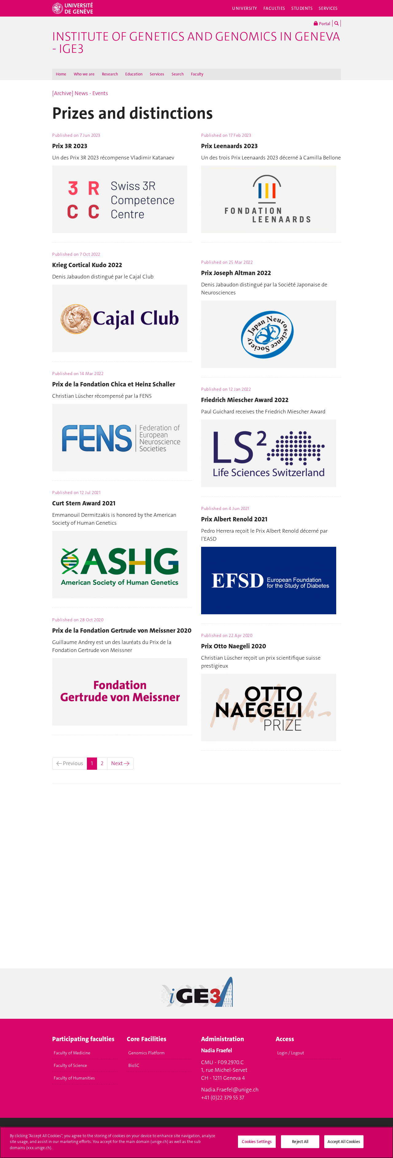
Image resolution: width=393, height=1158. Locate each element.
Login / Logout (290, 1053)
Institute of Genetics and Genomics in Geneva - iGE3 (196, 42)
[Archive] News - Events (80, 93)
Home (61, 74)
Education (133, 74)
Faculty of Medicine (72, 1053)
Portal (324, 23)
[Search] (336, 23)
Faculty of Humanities (74, 1078)
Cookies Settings (257, 1141)
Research (110, 74)
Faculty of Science (70, 1065)
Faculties (274, 8)
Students (302, 8)
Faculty (197, 74)
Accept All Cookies (344, 1141)
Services (328, 8)
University (244, 8)
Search (178, 74)
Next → (120, 763)
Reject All (300, 1141)
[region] (196, 1142)
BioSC (133, 1065)
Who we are (84, 74)
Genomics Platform (146, 1053)
